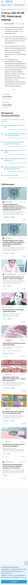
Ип (4, 286)
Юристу (5, 353)
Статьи (8, 286)
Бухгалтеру (6, 217)
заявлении (15, 80)
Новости (9, 318)
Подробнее (23, 577)
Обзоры (12, 217)
